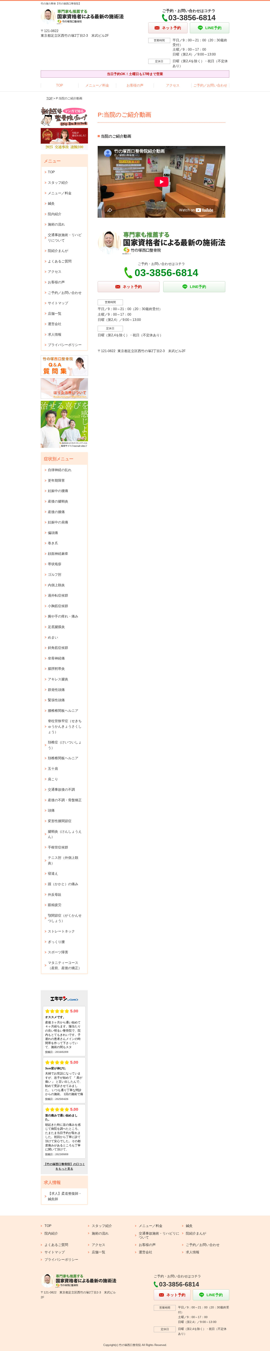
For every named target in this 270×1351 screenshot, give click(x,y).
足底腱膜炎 (56, 627)
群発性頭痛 (56, 690)
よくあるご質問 (60, 261)
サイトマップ (58, 303)
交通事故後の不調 (61, 789)
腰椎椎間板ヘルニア (63, 710)
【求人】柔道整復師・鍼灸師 (65, 1196)
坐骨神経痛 (56, 658)
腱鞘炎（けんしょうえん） (65, 834)
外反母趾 (54, 894)
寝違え (53, 873)
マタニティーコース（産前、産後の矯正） (65, 965)
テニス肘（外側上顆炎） (63, 860)
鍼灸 (51, 203)
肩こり (53, 779)
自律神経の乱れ (60, 470)
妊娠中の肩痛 (58, 522)
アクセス (173, 85)
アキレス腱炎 (58, 679)
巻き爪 (53, 543)
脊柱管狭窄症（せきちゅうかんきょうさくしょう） (65, 726)
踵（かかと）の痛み (63, 884)
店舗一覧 (54, 313)
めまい (53, 637)
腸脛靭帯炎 (56, 668)
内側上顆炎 (56, 585)
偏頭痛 (53, 533)
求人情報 (54, 334)
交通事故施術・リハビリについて (65, 237)
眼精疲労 (54, 905)
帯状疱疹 (54, 564)
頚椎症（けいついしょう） (65, 745)
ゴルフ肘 (54, 574)
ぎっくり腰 (56, 942)
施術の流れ (56, 224)
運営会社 (54, 324)
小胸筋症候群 (58, 606)
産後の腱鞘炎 (58, 501)
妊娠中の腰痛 (58, 491)
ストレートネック (61, 931)
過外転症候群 (58, 595)
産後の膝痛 (56, 512)
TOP (59, 85)
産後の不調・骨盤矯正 (65, 800)
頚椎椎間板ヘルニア (63, 758)
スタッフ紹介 (58, 182)
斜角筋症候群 (58, 648)
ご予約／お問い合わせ (210, 85)
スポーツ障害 (58, 952)
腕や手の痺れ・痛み (63, 616)
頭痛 (51, 810)
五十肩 (53, 768)
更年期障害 (56, 480)
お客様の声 (135, 85)
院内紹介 (54, 214)
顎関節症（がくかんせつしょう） (65, 918)
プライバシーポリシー (65, 345)
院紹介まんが (58, 251)
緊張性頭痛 (56, 700)
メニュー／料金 (97, 85)
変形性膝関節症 (60, 821)
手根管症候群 (58, 847)
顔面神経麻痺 (58, 553)
